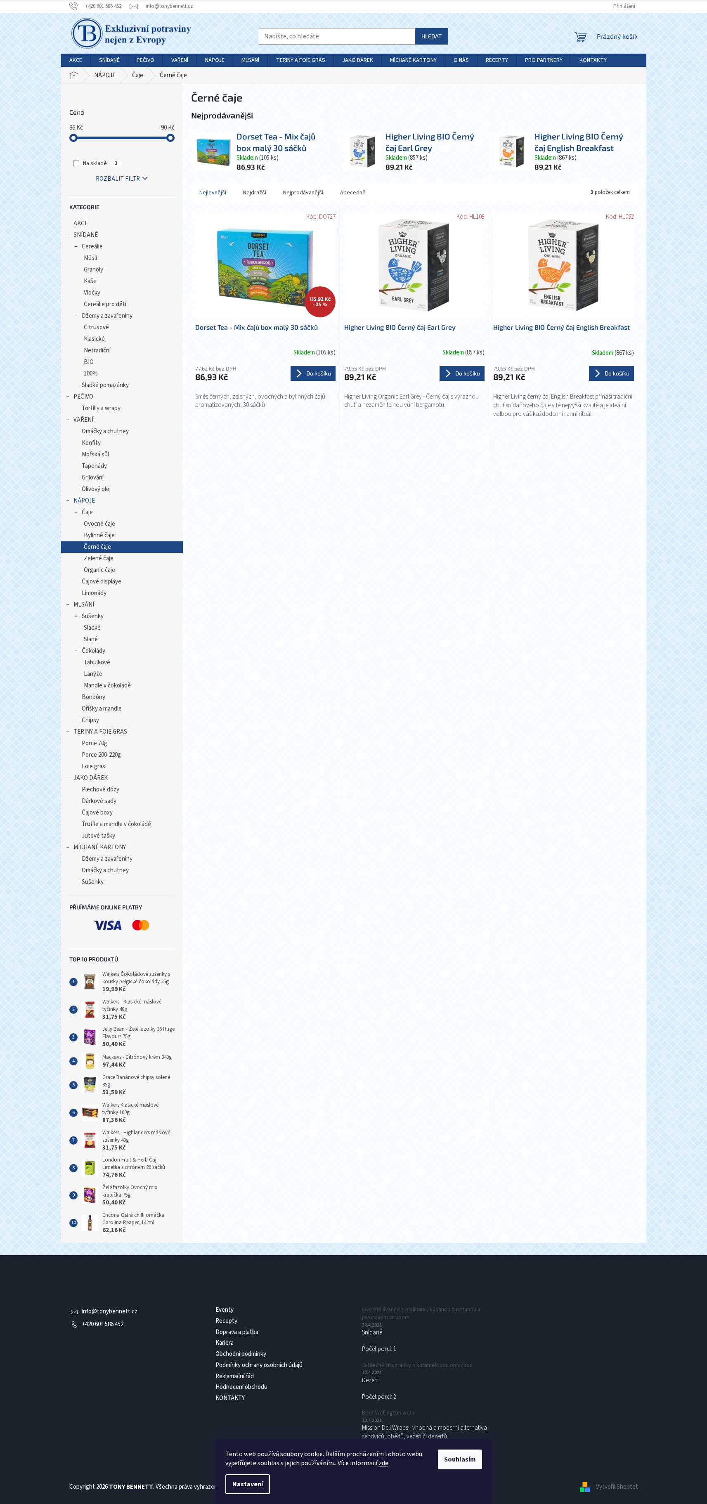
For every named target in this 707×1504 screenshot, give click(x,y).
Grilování (93, 477)
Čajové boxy (97, 812)
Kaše (90, 281)
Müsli (90, 258)
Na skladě (100, 163)
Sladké (92, 627)
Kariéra (224, 1343)
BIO (89, 362)
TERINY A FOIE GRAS (100, 731)
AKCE (80, 223)
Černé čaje (97, 547)
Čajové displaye (101, 581)
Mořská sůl (95, 454)
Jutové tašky (98, 835)
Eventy (224, 1310)
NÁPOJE (84, 500)
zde (383, 1463)
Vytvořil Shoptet (617, 1487)
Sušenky (93, 616)
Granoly (93, 269)
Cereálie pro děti (105, 304)
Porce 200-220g (101, 755)
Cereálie (92, 246)
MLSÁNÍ (83, 604)
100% (91, 373)
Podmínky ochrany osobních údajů (259, 1365)
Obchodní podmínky (240, 1354)
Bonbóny (93, 697)
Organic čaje (99, 570)
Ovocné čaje (99, 523)
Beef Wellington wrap (388, 1413)
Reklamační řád (234, 1376)
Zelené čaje (98, 558)
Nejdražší (254, 193)
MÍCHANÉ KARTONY (99, 847)
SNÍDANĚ (85, 235)
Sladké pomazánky (105, 385)
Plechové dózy (100, 789)
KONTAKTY (230, 1398)
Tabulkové (97, 662)
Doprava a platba (236, 1332)
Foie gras (93, 766)
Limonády (94, 593)
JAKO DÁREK (90, 778)
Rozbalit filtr (118, 179)
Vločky (92, 292)
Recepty (226, 1321)
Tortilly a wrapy (101, 408)
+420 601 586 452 (102, 1324)
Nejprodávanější (303, 193)
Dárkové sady (99, 801)
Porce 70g (94, 743)
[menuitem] (75, 60)
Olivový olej (96, 489)
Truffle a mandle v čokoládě (116, 824)
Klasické (94, 339)
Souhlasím (460, 1459)
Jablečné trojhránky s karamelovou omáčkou (417, 1365)
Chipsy (90, 720)
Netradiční (97, 350)
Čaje (87, 512)
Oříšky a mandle (102, 708)
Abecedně (353, 193)
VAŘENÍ (83, 420)
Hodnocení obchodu (241, 1387)
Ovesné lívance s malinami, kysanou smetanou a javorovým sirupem (421, 1314)
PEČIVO (83, 396)
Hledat (431, 36)
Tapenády (94, 466)
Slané (91, 639)
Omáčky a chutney (105, 431)
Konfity (91, 443)
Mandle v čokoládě (107, 685)
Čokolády (93, 651)
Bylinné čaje (99, 535)
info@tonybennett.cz (109, 1311)
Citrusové (96, 327)
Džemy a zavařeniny (107, 316)
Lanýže (93, 674)
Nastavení (247, 1484)
